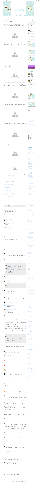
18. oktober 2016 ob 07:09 (10, 280)
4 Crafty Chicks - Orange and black (9, 188)
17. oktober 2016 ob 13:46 (10, 214)
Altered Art (29, 273)
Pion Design (29, 333)
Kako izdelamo (30, 310)
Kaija (6, 355)
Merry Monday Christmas (31, 152)
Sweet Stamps (30, 163)
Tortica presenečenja (30, 357)
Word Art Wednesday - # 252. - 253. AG (9, 187)
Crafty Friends (30, 211)
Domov (15, 475)
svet (28, 353)
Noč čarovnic (22, 206)
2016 (29, 114)
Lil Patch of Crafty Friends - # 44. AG (9, 193)
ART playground (30, 221)
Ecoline (29, 303)
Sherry (6, 373)
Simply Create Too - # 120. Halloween (9, 191)
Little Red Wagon (30, 173)
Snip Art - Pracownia (30, 255)
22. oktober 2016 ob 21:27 (12, 395)
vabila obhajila (30, 359)
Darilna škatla (29, 288)
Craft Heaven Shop (30, 226)
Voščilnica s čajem (30, 376)
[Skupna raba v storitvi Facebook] (13, 205)
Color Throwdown (30, 168)
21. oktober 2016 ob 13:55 (9, 373)
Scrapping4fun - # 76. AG (8, 190)
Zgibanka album (30, 382)
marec (30, 141)
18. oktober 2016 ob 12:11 (13, 309)
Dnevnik (29, 302)
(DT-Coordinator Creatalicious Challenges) (10, 451)
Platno (29, 335)
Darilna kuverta (30, 287)
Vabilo (29, 362)
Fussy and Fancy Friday (31, 193)
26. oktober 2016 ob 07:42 (12, 436)
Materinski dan (30, 320)
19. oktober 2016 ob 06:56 (9, 355)
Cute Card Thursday (30, 185)
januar (30, 143)
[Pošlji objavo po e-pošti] (11, 205)
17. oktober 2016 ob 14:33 (9, 219)
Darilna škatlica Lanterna (13, 206)
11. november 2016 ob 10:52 (10, 462)
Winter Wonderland (30, 198)
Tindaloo (6, 462)
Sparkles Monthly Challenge (31, 257)
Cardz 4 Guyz (29, 159)
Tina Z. (6, 214)
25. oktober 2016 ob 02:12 (9, 418)
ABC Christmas (30, 167)
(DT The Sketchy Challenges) (8, 454)
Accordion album (30, 270)
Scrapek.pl (29, 252)
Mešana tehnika (30, 321)
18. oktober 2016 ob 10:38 (12, 305)
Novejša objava (5, 475)
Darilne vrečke (29, 296)
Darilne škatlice (17, 206)
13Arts (29, 217)
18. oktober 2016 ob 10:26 (10, 301)
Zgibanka (29, 381)
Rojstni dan (29, 345)
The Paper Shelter (30, 176)
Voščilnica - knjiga (30, 369)
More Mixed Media (30, 246)
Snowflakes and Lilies (7, 309)
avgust (30, 136)
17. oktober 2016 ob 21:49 (10, 249)
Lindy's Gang (29, 241)
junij (29, 138)
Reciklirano (29, 344)
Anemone (29, 274)
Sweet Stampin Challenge (31, 205)
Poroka (29, 339)
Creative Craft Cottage (31, 232)
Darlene (6, 406)
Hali (5, 219)
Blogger (26, 481)
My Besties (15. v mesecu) (31, 248)
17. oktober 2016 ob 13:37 (10, 210)
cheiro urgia (6, 315)
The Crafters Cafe (30, 175)
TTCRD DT (6, 242)
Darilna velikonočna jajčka (31, 293)
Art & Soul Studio (30, 220)
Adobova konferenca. (12, 175)
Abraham (29, 269)
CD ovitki (29, 281)
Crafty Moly (29, 229)
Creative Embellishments (31, 233)
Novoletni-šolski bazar (30, 326)
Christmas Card (30, 210)
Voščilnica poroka (30, 375)
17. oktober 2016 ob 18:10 (10, 227)
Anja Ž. (6, 249)
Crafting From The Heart (31, 150)
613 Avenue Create (30, 209)
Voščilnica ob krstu (30, 372)
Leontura (21, 481)
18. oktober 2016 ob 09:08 (12, 268)
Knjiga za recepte (30, 311)
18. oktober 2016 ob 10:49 (14, 271)
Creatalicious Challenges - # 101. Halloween (10, 194)
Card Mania (29, 149)
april (29, 140)
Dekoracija (29, 298)
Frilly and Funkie (30, 172)
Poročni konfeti (30, 338)
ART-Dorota (29, 275)
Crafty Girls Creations (30, 183)
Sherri (6, 413)
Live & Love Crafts (30, 242)
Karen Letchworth (7, 395)
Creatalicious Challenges (31, 230)
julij (29, 137)
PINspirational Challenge (31, 162)
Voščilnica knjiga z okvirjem (31, 371)
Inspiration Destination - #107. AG (9, 184)
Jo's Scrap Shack (30, 195)
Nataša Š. (6, 210)
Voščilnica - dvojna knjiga (31, 368)
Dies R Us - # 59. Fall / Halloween (9, 196)
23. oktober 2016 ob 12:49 (10, 402)
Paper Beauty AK (30, 330)
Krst (28, 312)
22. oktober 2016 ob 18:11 (10, 390)
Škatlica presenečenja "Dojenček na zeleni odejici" (31, 132)
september (30, 135)
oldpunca (8, 268)
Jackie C (6, 402)
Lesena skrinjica (30, 316)
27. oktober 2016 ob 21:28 (10, 441)
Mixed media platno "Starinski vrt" (11, 24)
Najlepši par (29, 249)
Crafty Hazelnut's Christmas (31, 227)
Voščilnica (29, 367)
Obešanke (29, 327)
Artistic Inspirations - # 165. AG (7, 179)
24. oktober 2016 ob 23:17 (9, 413)
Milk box (29, 322)
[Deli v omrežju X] (12, 205)
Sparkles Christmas (30, 256)
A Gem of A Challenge (30, 201)
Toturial (29, 358)
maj (29, 139)
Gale (5, 418)
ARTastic (29, 222)
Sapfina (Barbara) (7, 305)
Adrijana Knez (8, 271)
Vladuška (6, 301)
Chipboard (29, 282)
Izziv (28, 308)
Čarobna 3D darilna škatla (8, 206)
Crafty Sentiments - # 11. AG (8, 182)
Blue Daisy (6, 390)
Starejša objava (24, 475)
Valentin (29, 364)
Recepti (29, 343)
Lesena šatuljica (30, 317)
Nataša (6, 223)
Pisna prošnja (29, 334)
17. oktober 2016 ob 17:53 (10, 223)
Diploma (29, 301)
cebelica (6, 441)
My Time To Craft (30, 204)
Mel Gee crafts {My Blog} (8, 243)
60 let (29, 268)
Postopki (29, 340)
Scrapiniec (29, 348)
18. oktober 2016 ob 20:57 (11, 315)
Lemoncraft (29, 240)
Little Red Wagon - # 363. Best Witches (9, 185)
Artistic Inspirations (30, 148)
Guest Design (29, 307)
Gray (28, 306)
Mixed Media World (30, 245)
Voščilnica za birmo (30, 377)
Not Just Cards (30, 153)
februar (30, 142)
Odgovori (6, 212)
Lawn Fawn (29, 315)
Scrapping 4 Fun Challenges (31, 349)
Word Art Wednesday (30, 177)
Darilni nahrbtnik (30, 297)
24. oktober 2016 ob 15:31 (10, 406)
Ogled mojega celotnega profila (31, 36)
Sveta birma (29, 354)
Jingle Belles (29, 194)
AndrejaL (6, 280)
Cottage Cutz (29, 225)
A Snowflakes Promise (30, 158)
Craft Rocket (29, 182)
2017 (29, 113)
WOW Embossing (30, 380)
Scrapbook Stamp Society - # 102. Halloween (10, 181)
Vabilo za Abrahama (30, 363)
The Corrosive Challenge (31, 214)
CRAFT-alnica (29, 169)
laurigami (6, 227)
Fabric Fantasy (30, 236)
